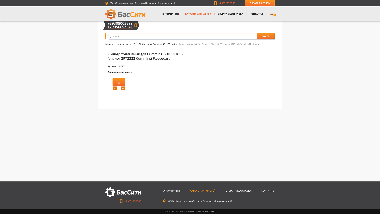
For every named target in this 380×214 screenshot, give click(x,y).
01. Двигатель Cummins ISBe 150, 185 (157, 44)
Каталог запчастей (126, 44)
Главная (109, 44)
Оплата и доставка (239, 190)
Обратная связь (260, 3)
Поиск (266, 36)
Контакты (268, 190)
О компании (171, 190)
